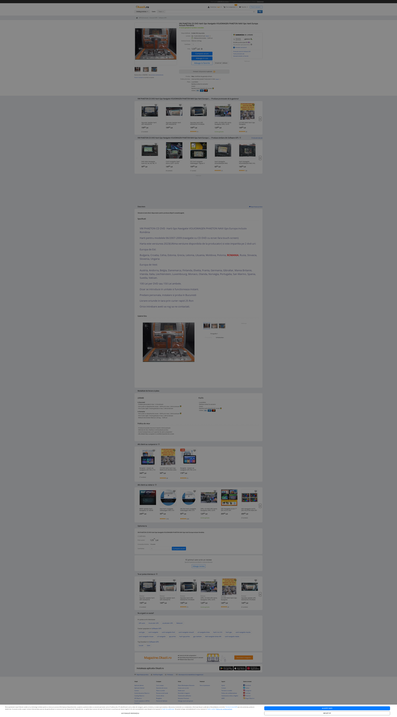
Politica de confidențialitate (224, 709)
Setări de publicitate (168, 709)
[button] (130, 712)
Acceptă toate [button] (327, 708)
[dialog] (198, 711)
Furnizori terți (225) (231, 707)
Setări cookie (211, 709)
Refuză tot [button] (327, 713)
